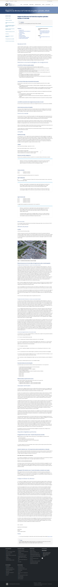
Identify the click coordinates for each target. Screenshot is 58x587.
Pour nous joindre (48, 4)
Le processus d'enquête (9, 552)
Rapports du (9, 20)
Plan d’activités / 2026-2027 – (9, 36)
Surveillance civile (8, 558)
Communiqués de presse (21, 567)
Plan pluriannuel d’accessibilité (34, 562)
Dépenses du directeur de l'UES (34, 558)
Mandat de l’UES (21, 30)
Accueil (6, 9)
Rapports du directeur (33, 551)
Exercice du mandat (22, 33)
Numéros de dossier (20, 577)
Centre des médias (25, 4)
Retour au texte (50, 536)
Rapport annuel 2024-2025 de (9, 23)
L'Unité (21, 4)
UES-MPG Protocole (10, 41)
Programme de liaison (21, 553)
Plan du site (11, 1)
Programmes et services (38, 4)
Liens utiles (7, 573)
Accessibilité (19, 561)
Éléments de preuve (22, 35)
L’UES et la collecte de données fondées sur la (9, 29)
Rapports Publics (32, 550)
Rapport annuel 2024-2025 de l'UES (34, 552)
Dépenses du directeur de (10, 31)
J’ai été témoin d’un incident (9, 567)
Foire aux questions (20, 578)
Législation (7, 557)
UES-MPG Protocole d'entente (34, 563)
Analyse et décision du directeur (23, 38)
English (16, 1)
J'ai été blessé (8, 566)
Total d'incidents (20, 570)
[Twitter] (42, 558)
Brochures (31, 559)
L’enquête (20, 34)
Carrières (7, 1)
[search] (52, 4)
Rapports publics (31, 4)
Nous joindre (7, 571)
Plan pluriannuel (10, 38)
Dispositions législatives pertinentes (24, 37)
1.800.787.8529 (50, 1)
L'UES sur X (19, 571)
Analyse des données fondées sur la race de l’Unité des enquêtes (10, 26)
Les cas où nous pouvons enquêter (10, 551)
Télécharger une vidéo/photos (10, 572)
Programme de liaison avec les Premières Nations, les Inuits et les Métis (22, 557)
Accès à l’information (20, 576)
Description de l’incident (22, 36)
